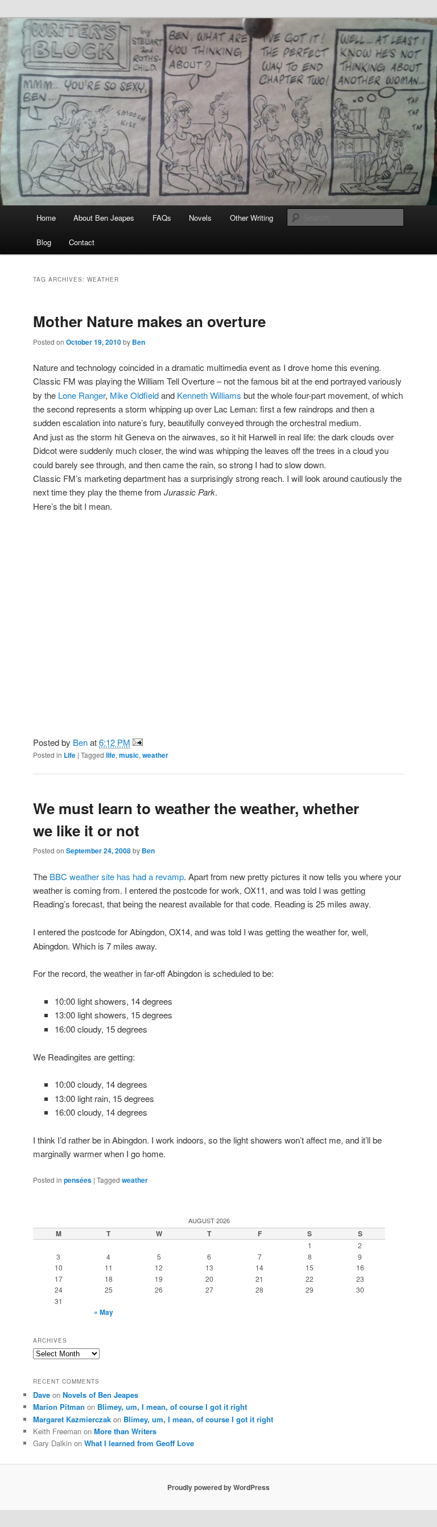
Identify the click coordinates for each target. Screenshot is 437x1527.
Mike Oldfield (134, 395)
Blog (43, 242)
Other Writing (251, 217)
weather (155, 755)
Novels (200, 217)
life (111, 755)
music (129, 755)
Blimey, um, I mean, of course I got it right (172, 1406)
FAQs (161, 217)
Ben (138, 342)
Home (46, 217)
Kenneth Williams (209, 395)
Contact (81, 242)
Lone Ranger (81, 395)
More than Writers (125, 1431)
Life (70, 755)
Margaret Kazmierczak (72, 1419)
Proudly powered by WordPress (218, 1487)
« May (103, 1312)
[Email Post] (138, 742)
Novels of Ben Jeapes (100, 1394)
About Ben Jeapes (103, 217)
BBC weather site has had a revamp (117, 876)
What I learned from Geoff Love (139, 1443)
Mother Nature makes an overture (149, 321)
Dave (41, 1394)
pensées (78, 1180)
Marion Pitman (59, 1406)
